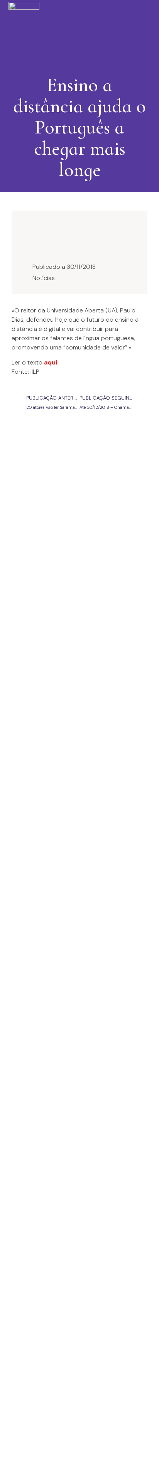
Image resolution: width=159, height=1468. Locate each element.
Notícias (43, 278)
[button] (77, 29)
